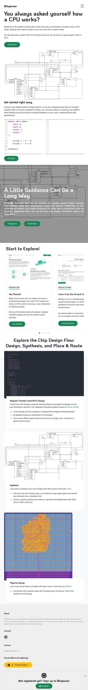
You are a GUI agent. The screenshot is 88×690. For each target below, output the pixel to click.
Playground (12, 224)
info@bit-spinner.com (11, 651)
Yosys (68, 489)
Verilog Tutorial (68, 323)
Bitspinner (10, 6)
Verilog (45, 107)
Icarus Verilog (72, 407)
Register (45, 686)
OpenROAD (67, 586)
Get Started (17, 324)
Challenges (32, 224)
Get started (12, 45)
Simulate (11, 158)
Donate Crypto (21, 665)
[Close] (85, 676)
